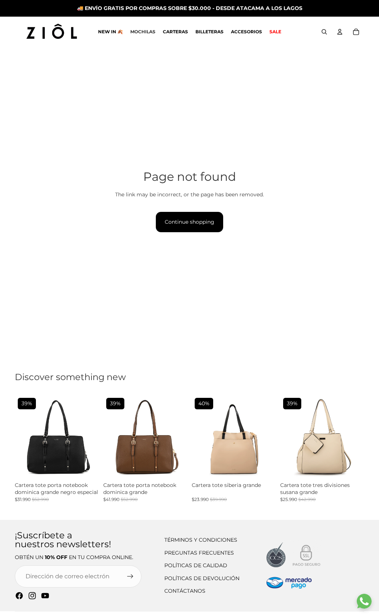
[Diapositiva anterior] (23, 437)
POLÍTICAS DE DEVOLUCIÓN (201, 578)
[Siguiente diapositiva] (91, 437)
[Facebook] (19, 595)
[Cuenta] (340, 32)
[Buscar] (324, 32)
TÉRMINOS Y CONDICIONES (200, 540)
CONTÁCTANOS (184, 591)
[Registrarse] (130, 576)
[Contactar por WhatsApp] (364, 601)
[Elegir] (180, 472)
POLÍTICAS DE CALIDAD (195, 565)
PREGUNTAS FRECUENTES (199, 552)
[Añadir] (92, 472)
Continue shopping (189, 222)
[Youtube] (45, 595)
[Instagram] (32, 595)
